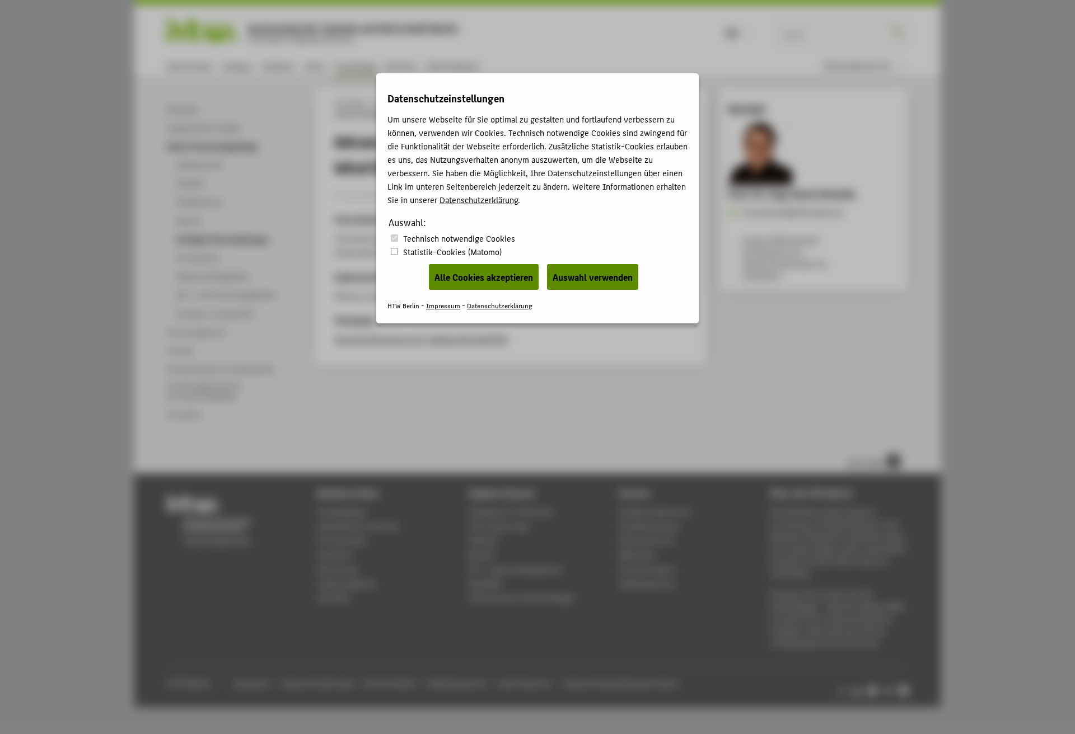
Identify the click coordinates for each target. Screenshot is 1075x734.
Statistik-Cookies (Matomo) (452, 251)
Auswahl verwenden (593, 277)
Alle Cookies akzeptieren (483, 277)
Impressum (443, 305)
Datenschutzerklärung (479, 199)
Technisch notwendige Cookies (459, 238)
